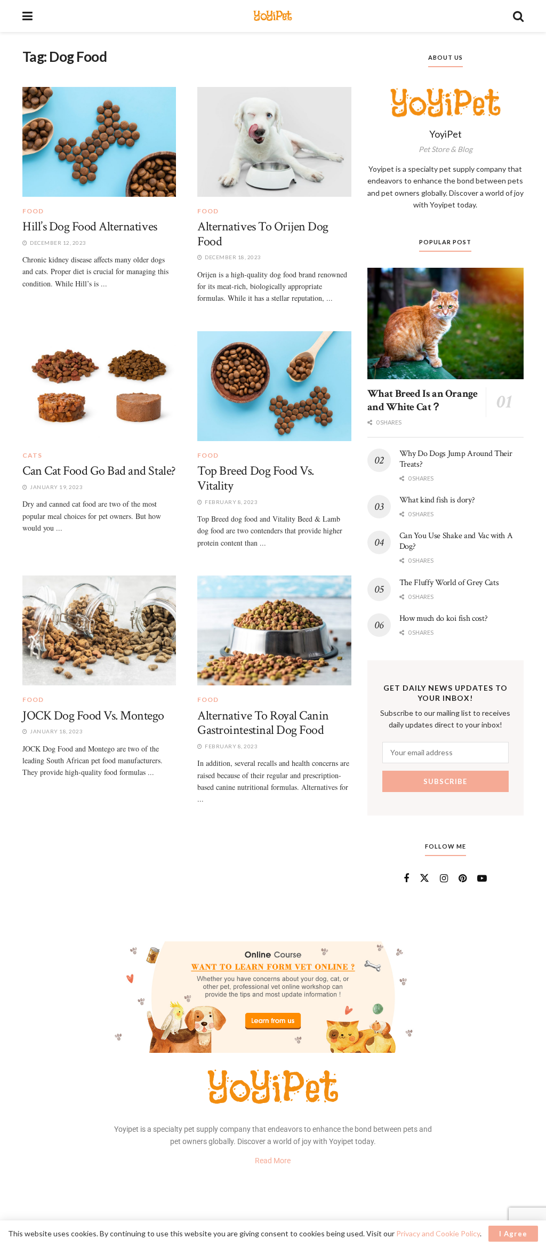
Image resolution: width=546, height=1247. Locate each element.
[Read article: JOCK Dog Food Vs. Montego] (99, 630)
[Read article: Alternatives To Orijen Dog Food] (274, 142)
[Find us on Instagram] (444, 879)
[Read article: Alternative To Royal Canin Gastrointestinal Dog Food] (274, 630)
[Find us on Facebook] (406, 879)
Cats (32, 455)
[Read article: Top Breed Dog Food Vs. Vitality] (274, 386)
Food (33, 211)
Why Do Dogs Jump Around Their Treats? (455, 459)
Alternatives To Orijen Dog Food (262, 234)
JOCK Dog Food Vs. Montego (93, 715)
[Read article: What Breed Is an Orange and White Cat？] (445, 324)
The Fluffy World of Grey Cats (449, 582)
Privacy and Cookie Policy (438, 1233)
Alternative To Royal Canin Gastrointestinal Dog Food (263, 723)
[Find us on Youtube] (482, 879)
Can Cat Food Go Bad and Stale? (99, 470)
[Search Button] (518, 16)
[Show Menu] (27, 16)
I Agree (513, 1233)
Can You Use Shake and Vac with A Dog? (456, 541)
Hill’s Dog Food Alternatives (89, 226)
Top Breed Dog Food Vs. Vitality (255, 478)
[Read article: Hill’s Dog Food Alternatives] (99, 142)
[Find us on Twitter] (424, 878)
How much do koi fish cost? (443, 618)
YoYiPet (272, 16)
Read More (273, 1160)
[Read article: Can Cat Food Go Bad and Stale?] (99, 386)
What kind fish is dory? (437, 500)
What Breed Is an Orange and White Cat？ (422, 400)
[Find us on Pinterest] (463, 879)
